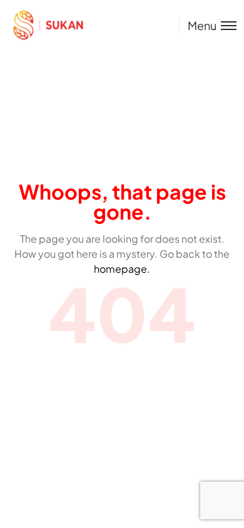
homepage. (122, 268)
